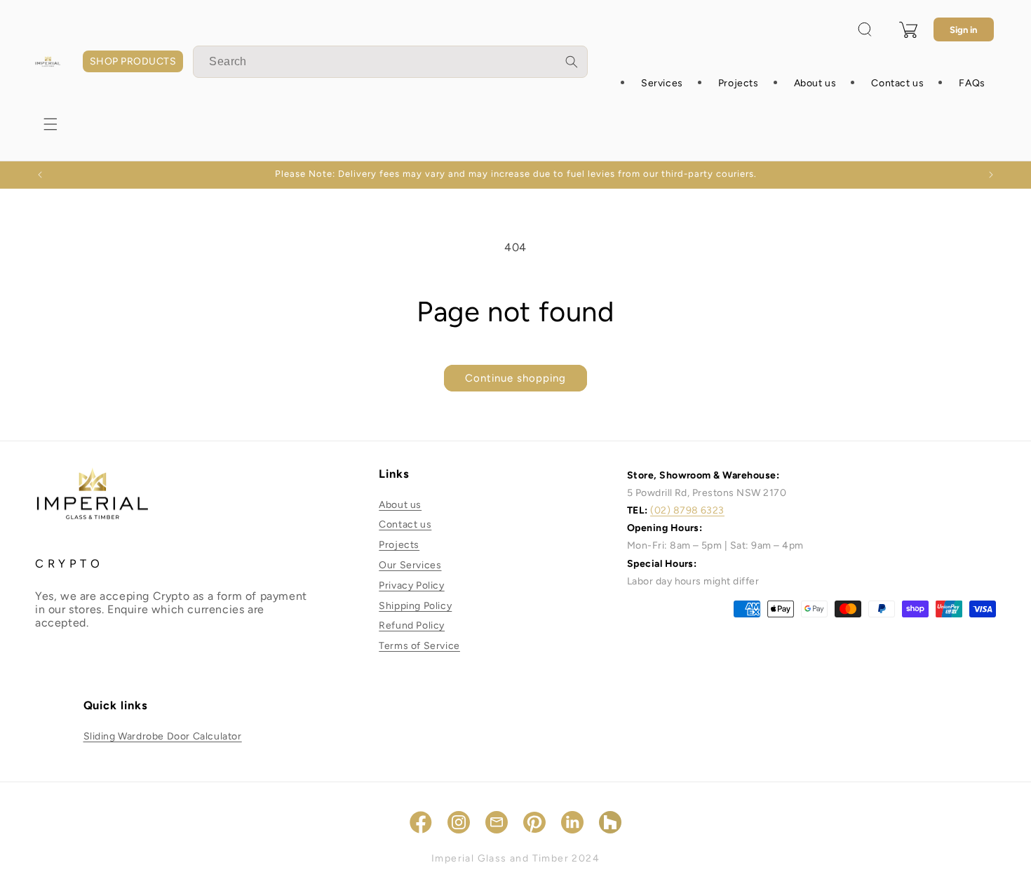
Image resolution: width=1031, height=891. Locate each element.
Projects (399, 545)
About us (400, 505)
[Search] (571, 62)
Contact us (405, 524)
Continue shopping (515, 378)
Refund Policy (412, 625)
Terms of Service (419, 646)
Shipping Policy (415, 606)
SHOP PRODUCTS (133, 61)
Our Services (410, 565)
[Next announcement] (991, 174)
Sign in (963, 30)
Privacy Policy (411, 585)
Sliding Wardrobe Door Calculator (162, 736)
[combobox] (390, 62)
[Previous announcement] (40, 174)
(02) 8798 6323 (687, 510)
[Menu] (50, 124)
